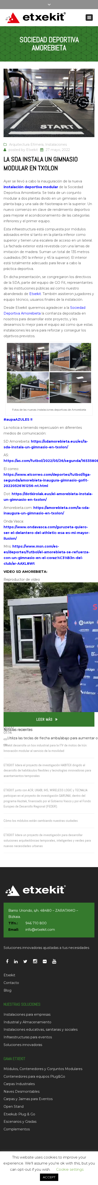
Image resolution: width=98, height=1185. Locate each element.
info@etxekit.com (40, 929)
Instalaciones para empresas (27, 1014)
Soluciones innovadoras (23, 1045)
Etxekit (32, 150)
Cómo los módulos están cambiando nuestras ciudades (41, 820)
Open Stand (14, 1106)
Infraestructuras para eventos (28, 1037)
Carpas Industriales (19, 1084)
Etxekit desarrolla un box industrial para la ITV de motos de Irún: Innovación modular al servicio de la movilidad (45, 748)
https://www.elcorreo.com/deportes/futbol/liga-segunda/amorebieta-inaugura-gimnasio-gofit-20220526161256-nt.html (47, 480)
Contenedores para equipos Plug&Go (34, 1076)
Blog (7, 990)
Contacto (11, 983)
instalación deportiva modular (31, 187)
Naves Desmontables (21, 1091)
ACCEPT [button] (49, 1177)
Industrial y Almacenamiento (27, 1022)
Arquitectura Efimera (26, 144)
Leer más (44, 719)
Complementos (17, 1129)
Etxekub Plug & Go (19, 1114)
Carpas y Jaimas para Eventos (28, 1099)
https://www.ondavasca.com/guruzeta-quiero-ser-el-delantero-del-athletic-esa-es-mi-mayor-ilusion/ (47, 533)
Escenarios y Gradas (20, 1121)
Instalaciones (56, 144)
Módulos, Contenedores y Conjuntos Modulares (43, 1069)
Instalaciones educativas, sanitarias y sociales (41, 1029)
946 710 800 (36, 923)
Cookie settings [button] (69, 1169)
